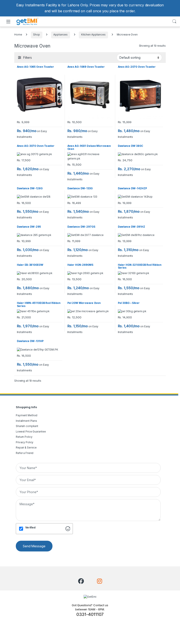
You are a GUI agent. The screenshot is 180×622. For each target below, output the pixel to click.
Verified (30, 527)
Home (18, 34)
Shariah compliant (27, 426)
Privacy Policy (24, 442)
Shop (36, 34)
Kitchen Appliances (93, 34)
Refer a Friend (24, 453)
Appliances (60, 34)
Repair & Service (26, 447)
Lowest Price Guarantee (31, 431)
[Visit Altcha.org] (67, 528)
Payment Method (26, 415)
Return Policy (24, 436)
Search (174, 21)
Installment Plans (26, 420)
